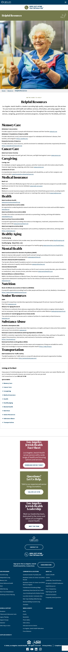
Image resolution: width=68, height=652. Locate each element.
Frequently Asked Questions (53, 597)
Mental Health (8, 407)
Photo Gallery (26, 620)
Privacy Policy (47, 646)
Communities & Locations (31, 571)
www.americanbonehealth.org (11, 202)
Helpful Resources (51, 586)
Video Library (26, 623)
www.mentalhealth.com (45, 271)
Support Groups (4, 620)
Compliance (58, 646)
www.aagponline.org (34, 257)
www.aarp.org (12, 304)
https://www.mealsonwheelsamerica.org (14, 292)
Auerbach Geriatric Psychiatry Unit (32, 575)
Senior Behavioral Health (6, 583)
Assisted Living (4, 575)
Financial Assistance (51, 595)
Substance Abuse (9, 418)
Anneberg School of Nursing (7, 595)
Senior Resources (9, 415)
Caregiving (7, 391)
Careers (48, 577)
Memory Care (8, 383)
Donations (2, 611)
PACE (1, 586)
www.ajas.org (6, 318)
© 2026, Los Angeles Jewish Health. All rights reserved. (22, 646)
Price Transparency (51, 589)
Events (25, 614)
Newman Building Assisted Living (31, 602)
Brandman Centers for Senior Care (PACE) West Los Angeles (34, 584)
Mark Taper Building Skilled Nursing (32, 599)
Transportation (9, 422)
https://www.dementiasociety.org (12, 146)
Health (6, 399)
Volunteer (2, 623)
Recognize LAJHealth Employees (54, 583)
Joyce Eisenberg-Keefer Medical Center (33, 593)
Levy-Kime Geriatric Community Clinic (32, 596)
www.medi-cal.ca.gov (36, 186)
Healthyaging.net (59, 240)
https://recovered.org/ (8, 339)
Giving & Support (5, 608)
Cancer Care (8, 387)
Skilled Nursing (4, 589)
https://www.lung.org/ (8, 231)
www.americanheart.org (21, 224)
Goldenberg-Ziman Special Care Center (33, 590)
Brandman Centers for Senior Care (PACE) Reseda (34, 579)
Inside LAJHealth (50, 575)
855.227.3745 (21, 376)
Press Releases (27, 631)
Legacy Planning (4, 617)
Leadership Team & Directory (53, 580)
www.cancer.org (56, 155)
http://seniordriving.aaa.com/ (28, 358)
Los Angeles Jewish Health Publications (33, 628)
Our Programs (4, 571)
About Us (10, 91)
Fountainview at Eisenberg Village (32, 587)
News (24, 611)
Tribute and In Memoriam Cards (8, 614)
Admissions (49, 608)
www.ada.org (5, 209)
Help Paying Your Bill (51, 592)
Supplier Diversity (6, 635)
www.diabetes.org (7, 217)
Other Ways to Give (5, 626)
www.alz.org (53, 132)
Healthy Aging (8, 403)
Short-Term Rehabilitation (7, 592)
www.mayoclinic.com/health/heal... (53, 245)
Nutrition (7, 411)
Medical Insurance (9, 395)
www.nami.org (6, 281)
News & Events (27, 608)
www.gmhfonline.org (38, 264)
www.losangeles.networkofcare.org (23, 174)
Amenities (25, 605)
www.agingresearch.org (58, 311)
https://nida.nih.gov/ (45, 347)
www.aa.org (22, 330)
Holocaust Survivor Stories (30, 626)
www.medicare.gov (55, 193)
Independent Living (5, 577)
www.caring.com (39, 167)
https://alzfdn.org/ (22, 139)
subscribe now (46, 565)
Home (3, 91)
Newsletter (26, 617)
